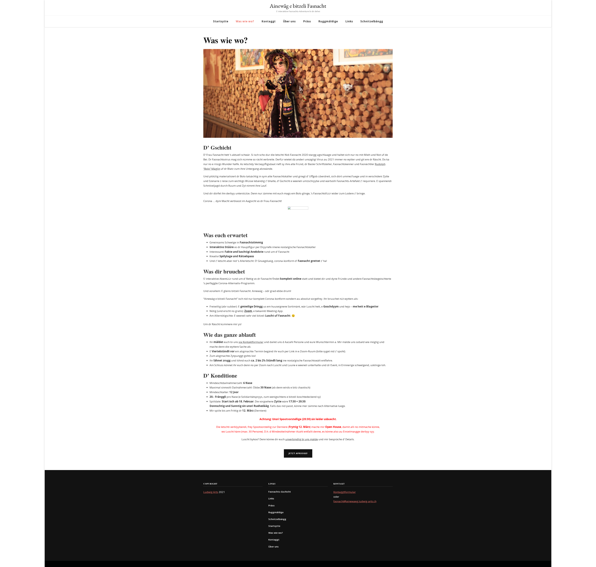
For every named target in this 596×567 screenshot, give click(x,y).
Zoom (248, 311)
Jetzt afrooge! (298, 453)
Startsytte (220, 21)
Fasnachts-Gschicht (279, 491)
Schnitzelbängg (371, 21)
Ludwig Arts (210, 492)
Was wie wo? (245, 21)
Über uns (289, 21)
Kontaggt (269, 21)
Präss (307, 21)
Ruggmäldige (328, 21)
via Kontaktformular (251, 342)
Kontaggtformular (344, 492)
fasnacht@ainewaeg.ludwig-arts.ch (354, 501)
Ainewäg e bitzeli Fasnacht (298, 5)
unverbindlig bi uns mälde (301, 439)
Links (349, 21)
